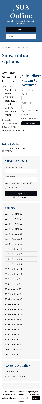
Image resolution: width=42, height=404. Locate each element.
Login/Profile (11, 371)
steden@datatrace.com (13, 130)
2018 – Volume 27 (13, 254)
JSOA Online (21, 11)
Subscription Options (15, 197)
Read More (21, 401)
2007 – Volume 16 (13, 309)
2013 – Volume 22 (13, 279)
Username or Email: (14, 167)
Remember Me (30, 118)
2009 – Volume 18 (13, 299)
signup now (26, 110)
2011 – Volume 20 (13, 289)
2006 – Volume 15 (13, 314)
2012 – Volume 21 (13, 284)
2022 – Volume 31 (13, 234)
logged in (19, 148)
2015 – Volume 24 (13, 269)
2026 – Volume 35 (13, 214)
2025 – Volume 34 (13, 219)
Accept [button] (35, 398)
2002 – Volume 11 (13, 334)
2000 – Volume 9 (13, 344)
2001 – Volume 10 (13, 339)
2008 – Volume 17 (13, 304)
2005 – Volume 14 (13, 319)
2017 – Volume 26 (13, 259)
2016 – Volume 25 (13, 264)
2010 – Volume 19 (13, 294)
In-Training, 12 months (10, 90)
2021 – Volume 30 (13, 239)
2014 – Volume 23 (13, 274)
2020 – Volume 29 (13, 244)
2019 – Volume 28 (13, 249)
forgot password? (24, 183)
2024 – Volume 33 (13, 224)
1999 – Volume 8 (13, 349)
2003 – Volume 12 (13, 329)
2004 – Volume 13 (13, 324)
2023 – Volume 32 (13, 229)
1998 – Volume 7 (13, 354)
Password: (26, 103)
